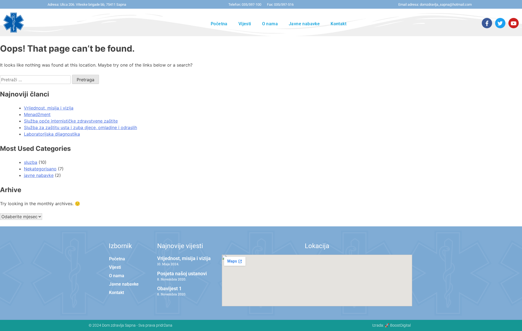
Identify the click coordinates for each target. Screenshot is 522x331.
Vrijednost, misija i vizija (48, 108)
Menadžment (37, 114)
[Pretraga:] (36, 79)
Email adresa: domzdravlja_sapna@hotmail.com (435, 4)
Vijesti (244, 23)
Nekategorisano (40, 168)
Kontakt (338, 23)
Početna (219, 23)
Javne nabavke (304, 23)
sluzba (30, 162)
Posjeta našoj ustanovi (182, 273)
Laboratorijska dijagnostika (52, 134)
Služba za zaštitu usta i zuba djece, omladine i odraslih (80, 127)
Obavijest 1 (169, 288)
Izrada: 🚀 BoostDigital (391, 325)
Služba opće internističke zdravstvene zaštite (71, 121)
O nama (270, 23)
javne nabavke (39, 175)
